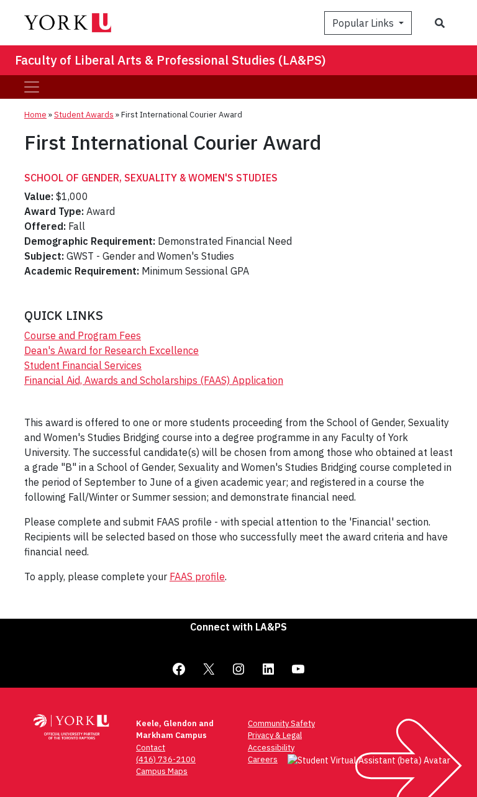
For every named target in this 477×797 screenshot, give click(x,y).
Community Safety (281, 723)
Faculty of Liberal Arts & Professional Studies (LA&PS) (170, 60)
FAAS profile (197, 576)
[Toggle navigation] (31, 87)
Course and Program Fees (82, 335)
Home (35, 114)
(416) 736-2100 (166, 759)
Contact (150, 747)
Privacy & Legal (275, 735)
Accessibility (271, 747)
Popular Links (364, 23)
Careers (263, 759)
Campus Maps (162, 771)
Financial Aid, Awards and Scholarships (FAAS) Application (153, 380)
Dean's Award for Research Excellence (111, 350)
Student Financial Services (83, 365)
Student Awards (84, 114)
